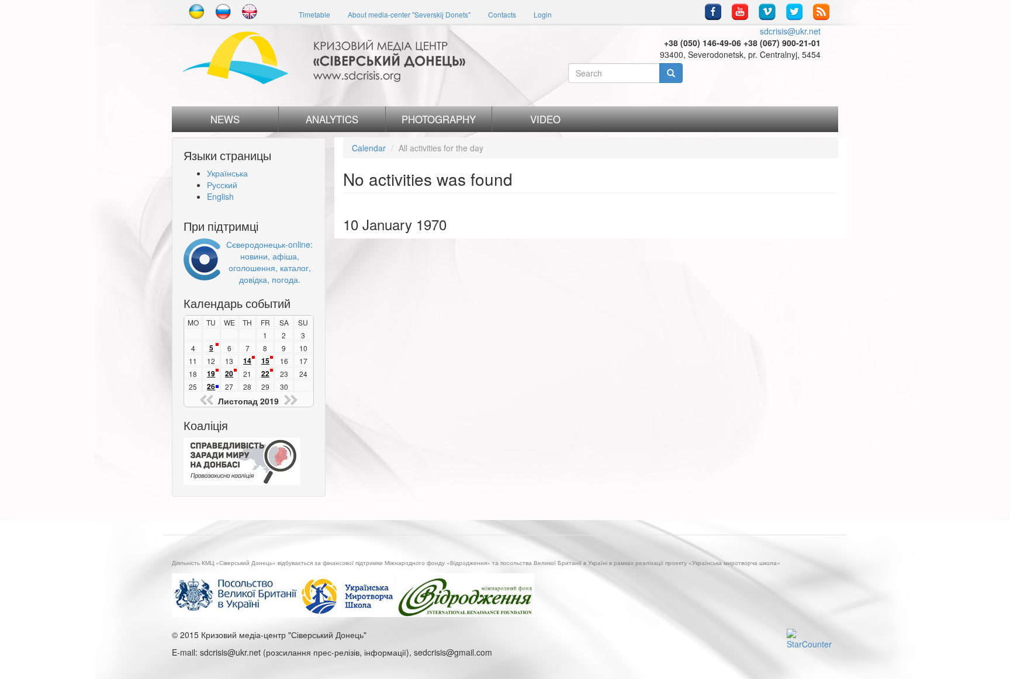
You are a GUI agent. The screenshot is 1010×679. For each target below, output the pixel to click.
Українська (227, 173)
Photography (439, 119)
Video (545, 119)
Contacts (502, 14)
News (225, 119)
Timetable (314, 14)
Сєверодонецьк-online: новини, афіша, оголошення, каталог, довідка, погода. (269, 261)
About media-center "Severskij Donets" (409, 14)
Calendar (369, 148)
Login (543, 14)
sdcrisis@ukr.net (790, 31)
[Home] (328, 58)
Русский (222, 184)
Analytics (332, 119)
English (220, 196)
